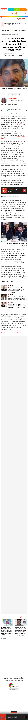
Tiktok (8, 644)
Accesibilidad (12, 677)
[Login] (25, 13)
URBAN (22, 9)
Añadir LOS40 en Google (15, 109)
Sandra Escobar (13, 98)
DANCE (16, 9)
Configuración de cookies (19, 678)
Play (26, 717)
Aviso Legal (4, 677)
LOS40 (3, 9)
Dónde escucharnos (19, 680)
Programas (15, 34)
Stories (23, 644)
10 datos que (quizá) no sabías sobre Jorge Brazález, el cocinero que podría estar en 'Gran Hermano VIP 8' (21, 630)
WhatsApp (15, 94)
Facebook (8, 94)
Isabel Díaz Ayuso (20, 333)
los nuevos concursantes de (13, 131)
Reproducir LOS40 (24, 190)
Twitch (20, 644)
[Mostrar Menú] (2, 14)
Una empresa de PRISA (14, 685)
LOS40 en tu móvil (9, 680)
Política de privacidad (21, 677)
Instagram (4, 644)
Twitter (12, 94)
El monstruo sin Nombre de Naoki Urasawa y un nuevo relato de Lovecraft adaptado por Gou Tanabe (6, 630)
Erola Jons (17, 30)
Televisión (8, 34)
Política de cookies (8, 678)
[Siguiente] (25, 30)
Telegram (19, 94)
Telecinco (14, 134)
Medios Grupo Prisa (14, 689)
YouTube (11, 644)
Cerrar (25, 23)
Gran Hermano (4, 333)
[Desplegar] (14, 711)
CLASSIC (11, 9)
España (3, 19)
